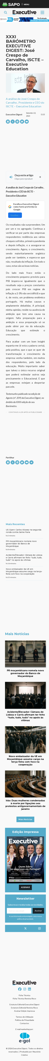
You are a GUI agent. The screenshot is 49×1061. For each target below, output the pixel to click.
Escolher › (15, 215)
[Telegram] (31, 462)
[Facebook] (8, 122)
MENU (26, 4)
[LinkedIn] (17, 122)
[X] (13, 122)
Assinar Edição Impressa (24, 1011)
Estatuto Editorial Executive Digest (24, 1004)
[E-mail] (27, 122)
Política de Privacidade (24, 1020)
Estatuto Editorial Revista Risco (24, 1008)
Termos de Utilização (24, 1017)
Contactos (24, 1023)
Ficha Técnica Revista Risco (24, 998)
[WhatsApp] (22, 122)
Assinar (25, 887)
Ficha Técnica (24, 995)
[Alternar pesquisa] (5, 12)
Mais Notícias (25, 819)
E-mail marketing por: (24, 1029)
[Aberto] (42, 12)
